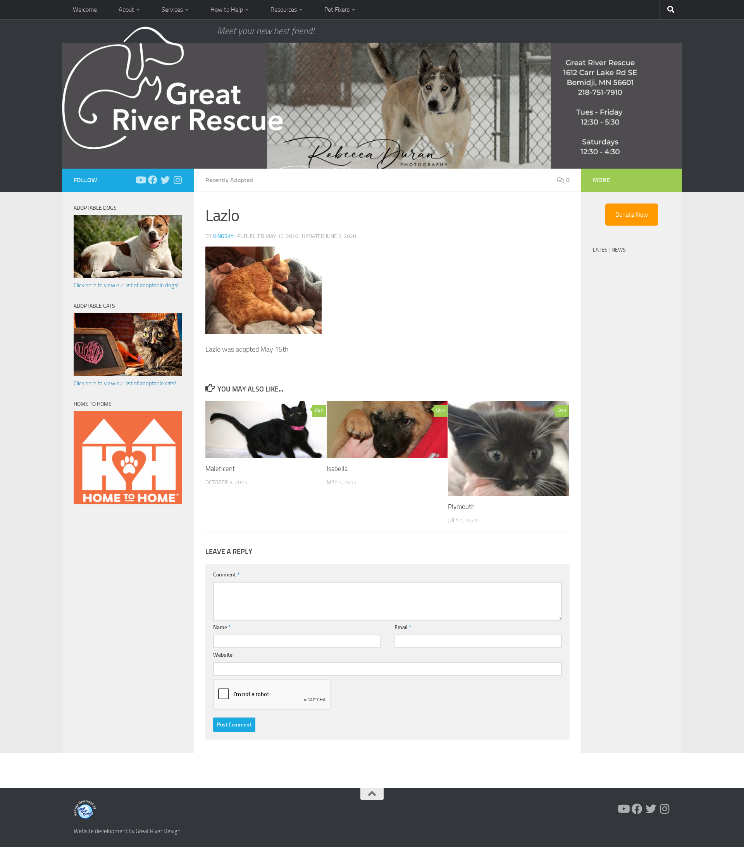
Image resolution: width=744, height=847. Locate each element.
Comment (226, 574)
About (126, 9)
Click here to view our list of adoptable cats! (125, 383)
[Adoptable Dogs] (128, 276)
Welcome (85, 9)
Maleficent (220, 469)
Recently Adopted (229, 180)
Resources (283, 9)
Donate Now (631, 214)
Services (172, 9)
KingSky (223, 236)
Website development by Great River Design (127, 831)
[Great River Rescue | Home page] (172, 88)
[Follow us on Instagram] (177, 180)
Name (222, 627)
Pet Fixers (337, 9)
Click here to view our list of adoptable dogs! (126, 285)
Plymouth (461, 507)
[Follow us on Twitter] (165, 180)
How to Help (226, 9)
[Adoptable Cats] (128, 374)
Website (222, 655)
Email (402, 627)
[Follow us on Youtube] (140, 180)
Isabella (337, 469)
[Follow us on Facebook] (152, 180)
